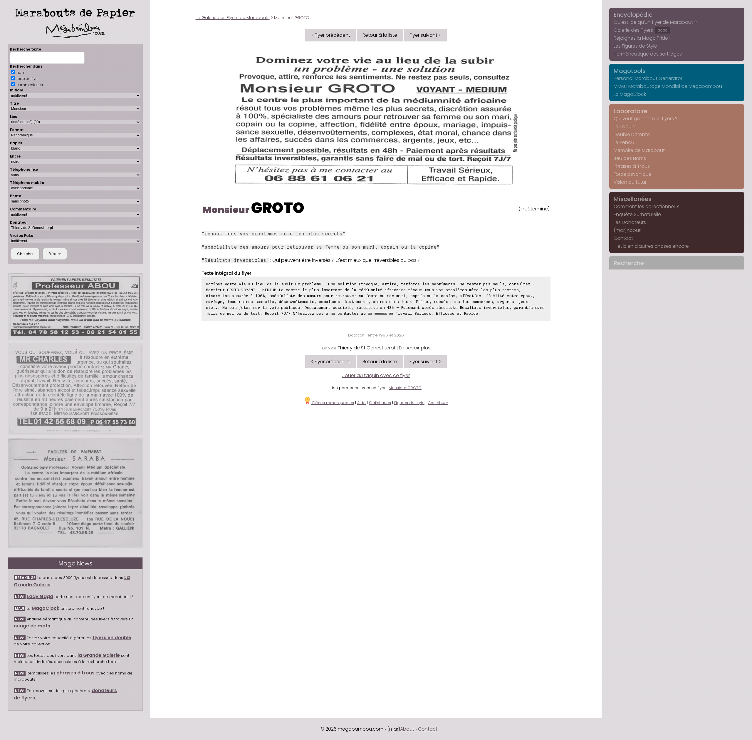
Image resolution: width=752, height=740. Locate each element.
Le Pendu (624, 142)
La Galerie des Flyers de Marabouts (233, 18)
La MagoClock (630, 94)
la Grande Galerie (99, 655)
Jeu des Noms (630, 158)
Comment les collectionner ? (646, 206)
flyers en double (112, 637)
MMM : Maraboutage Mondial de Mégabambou (668, 86)
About (407, 729)
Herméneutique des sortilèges (648, 54)
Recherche (629, 263)
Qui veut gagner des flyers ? (646, 118)
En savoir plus (414, 347)
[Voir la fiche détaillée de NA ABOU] (75, 306)
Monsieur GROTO (405, 388)
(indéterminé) (534, 208)
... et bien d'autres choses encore (651, 246)
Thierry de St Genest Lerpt (367, 347)
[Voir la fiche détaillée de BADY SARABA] (75, 493)
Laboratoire (630, 111)
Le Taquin (624, 126)
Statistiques (380, 403)
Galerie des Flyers (641, 30)
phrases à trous (75, 672)
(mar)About (627, 230)
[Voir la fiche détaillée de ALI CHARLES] (75, 389)
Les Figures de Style (635, 46)
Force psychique (633, 174)
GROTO (277, 207)
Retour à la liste (379, 35)
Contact (623, 238)
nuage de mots (32, 625)
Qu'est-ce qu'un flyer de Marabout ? (655, 22)
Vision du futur (630, 182)
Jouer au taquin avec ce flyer (376, 375)
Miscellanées (633, 199)
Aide (361, 403)
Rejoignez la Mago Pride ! (642, 38)
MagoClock (45, 608)
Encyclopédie (633, 15)
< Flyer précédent (330, 35)
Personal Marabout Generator (648, 78)
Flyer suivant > (425, 35)
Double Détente (632, 134)
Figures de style (409, 403)
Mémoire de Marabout (639, 150)
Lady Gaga (40, 596)
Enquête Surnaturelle (637, 214)
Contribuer (438, 403)
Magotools (630, 71)
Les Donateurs (630, 222)
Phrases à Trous (632, 166)
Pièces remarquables (332, 403)
